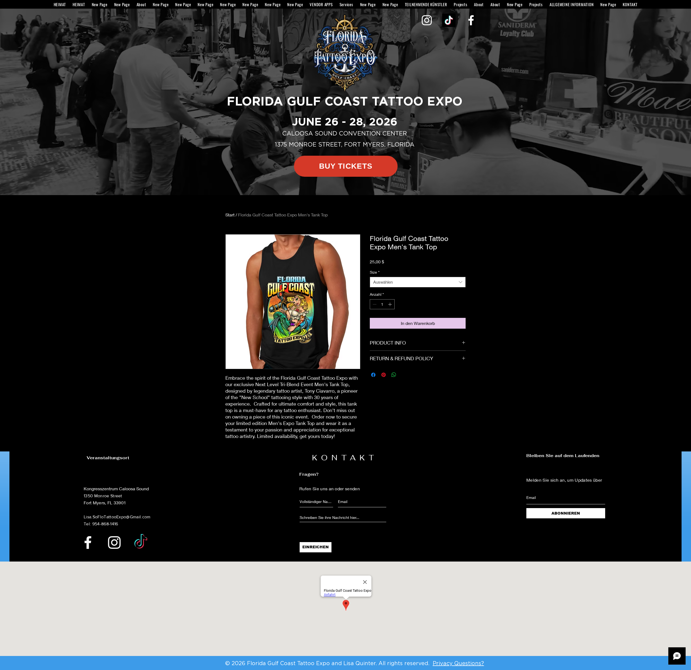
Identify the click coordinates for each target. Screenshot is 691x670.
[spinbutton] (382, 304)
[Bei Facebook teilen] (373, 375)
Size (375, 272)
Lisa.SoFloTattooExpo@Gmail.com (117, 517)
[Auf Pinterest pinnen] (383, 375)
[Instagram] (426, 20)
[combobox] (418, 282)
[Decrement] (374, 304)
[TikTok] (449, 20)
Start (230, 214)
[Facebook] (471, 20)
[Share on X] (404, 375)
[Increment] (390, 304)
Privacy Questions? (458, 663)
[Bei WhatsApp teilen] (394, 375)
